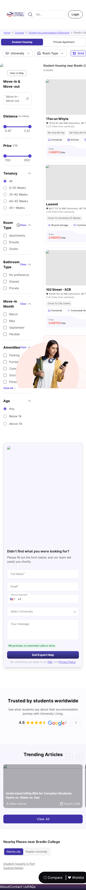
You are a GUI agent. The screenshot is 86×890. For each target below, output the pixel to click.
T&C (50, 661)
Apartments (17, 235)
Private (14, 288)
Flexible (14, 334)
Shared (14, 281)
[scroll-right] (76, 722)
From (57, 151)
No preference (19, 275)
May (12, 321)
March (13, 314)
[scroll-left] (66, 722)
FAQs (31, 887)
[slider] (5, 126)
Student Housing (22, 42)
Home (7, 32)
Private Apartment (64, 42)
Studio (13, 249)
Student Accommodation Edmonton (49, 32)
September (16, 327)
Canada (19, 32)
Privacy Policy (67, 661)
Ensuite (14, 242)
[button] (12, 599)
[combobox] (45, 14)
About (5, 887)
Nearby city (14, 851)
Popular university (36, 851)
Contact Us (19, 887)
